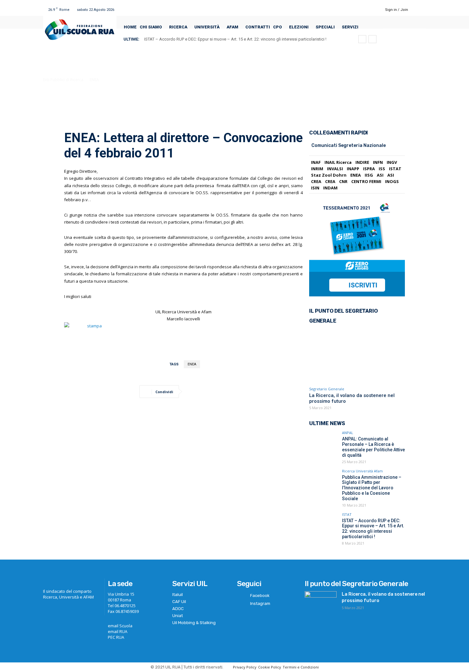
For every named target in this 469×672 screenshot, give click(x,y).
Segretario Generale (326, 389)
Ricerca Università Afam (362, 471)
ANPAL (347, 432)
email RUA (117, 631)
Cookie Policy (269, 667)
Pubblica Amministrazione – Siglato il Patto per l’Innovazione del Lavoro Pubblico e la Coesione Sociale (371, 488)
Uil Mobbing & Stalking (194, 622)
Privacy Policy (245, 667)
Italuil (177, 594)
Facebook (260, 595)
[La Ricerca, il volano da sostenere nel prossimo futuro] (357, 355)
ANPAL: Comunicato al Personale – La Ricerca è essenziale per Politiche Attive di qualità (373, 446)
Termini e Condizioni (301, 667)
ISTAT (347, 514)
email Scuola (120, 626)
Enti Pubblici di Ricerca (63, 79)
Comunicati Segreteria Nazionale (348, 145)
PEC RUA (116, 637)
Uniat (177, 615)
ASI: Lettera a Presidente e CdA (178, 39)
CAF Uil (179, 601)
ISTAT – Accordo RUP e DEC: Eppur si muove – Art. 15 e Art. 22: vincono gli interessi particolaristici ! (373, 528)
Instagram (260, 603)
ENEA (94, 79)
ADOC (178, 608)
